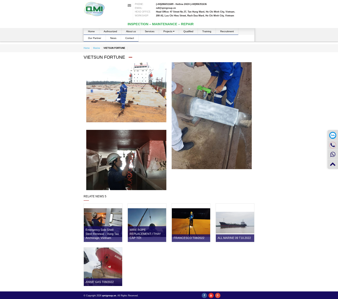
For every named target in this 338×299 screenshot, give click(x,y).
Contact (129, 38)
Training (206, 31)
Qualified (188, 31)
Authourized (110, 31)
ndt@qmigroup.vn (166, 8)
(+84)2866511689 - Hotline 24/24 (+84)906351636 (181, 4)
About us (131, 31)
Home (91, 31)
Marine (170, 39)
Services (149, 31)
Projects (168, 31)
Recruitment (227, 31)
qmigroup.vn (109, 295)
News (113, 38)
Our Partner (94, 38)
